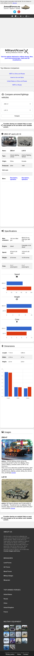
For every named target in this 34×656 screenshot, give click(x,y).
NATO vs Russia (17, 85)
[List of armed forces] (12, 16)
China (5, 603)
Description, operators (14, 178)
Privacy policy (10, 654)
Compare (17, 116)
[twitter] (14, 12)
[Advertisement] (17, 33)
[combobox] (17, 104)
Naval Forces (8, 571)
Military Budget (8, 576)
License (13, 472)
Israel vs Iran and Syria (17, 77)
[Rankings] (16, 16)
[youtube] (18, 12)
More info (15, 3)
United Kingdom (9, 607)
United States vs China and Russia (17, 81)
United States (8, 594)
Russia (6, 599)
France (6, 612)
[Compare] (27, 16)
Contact (25, 654)
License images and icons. (12, 551)
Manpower (7, 580)
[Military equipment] (21, 16)
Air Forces (7, 567)
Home (19, 654)
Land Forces (7, 563)
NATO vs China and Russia (17, 74)
